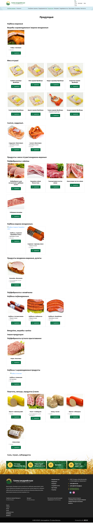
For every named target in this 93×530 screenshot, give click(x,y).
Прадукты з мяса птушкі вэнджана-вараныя (27, 157)
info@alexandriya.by (74, 488)
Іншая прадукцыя (15, 334)
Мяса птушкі (12, 60)
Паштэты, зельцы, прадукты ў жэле (23, 391)
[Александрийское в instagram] (74, 492)
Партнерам (71, 8)
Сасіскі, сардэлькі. (15, 123)
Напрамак (53, 483)
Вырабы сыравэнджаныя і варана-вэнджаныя (27, 27)
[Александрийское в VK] (70, 492)
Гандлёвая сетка (63, 8)
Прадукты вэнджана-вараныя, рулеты (24, 258)
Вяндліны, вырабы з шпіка (19, 330)
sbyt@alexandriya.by (74, 489)
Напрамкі (56, 8)
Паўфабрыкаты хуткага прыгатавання (24, 338)
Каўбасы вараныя (15, 23)
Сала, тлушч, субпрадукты (19, 455)
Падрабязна (16, 53)
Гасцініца (77, 8)
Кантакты (83, 8)
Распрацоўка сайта (79, 520)
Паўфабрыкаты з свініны (18, 161)
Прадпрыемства (42, 8)
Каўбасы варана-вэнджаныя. (20, 224)
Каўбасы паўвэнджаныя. (18, 296)
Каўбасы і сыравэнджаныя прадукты (23, 370)
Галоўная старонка (33, 8)
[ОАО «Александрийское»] (19, 481)
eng (85, 3)
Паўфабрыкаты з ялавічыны (19, 292)
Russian (80, 3)
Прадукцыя (50, 8)
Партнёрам (54, 487)
